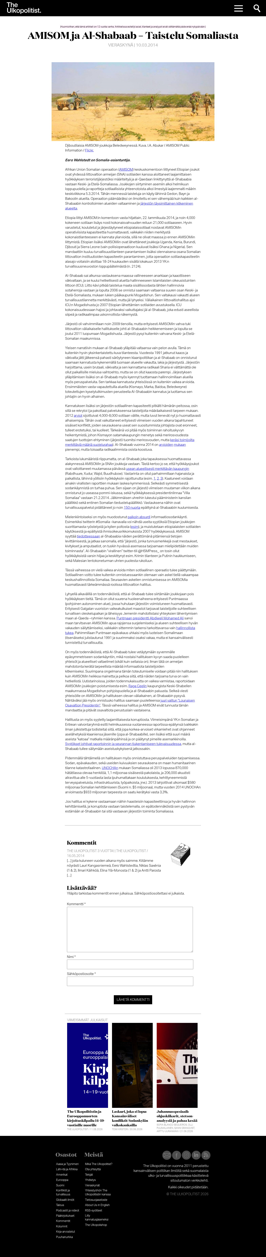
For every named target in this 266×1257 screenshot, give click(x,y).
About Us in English (97, 1205)
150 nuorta (132, 507)
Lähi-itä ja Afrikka (66, 1169)
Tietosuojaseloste (96, 1199)
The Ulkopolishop (96, 1225)
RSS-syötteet (93, 1210)
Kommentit (63, 1221)
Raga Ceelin (137, 686)
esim (134, 527)
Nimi (71, 957)
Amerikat (61, 1174)
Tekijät (89, 1174)
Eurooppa (62, 1180)
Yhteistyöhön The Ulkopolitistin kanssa (98, 1192)
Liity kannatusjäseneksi (96, 1217)
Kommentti (76, 904)
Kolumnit (61, 1226)
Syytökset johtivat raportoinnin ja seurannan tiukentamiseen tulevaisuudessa (123, 744)
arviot (78, 415)
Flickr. (89, 150)
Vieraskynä (120, 45)
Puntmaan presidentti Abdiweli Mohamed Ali (150, 618)
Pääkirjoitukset (65, 1215)
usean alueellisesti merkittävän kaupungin (157, 469)
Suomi (60, 1185)
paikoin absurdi (139, 517)
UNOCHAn (110, 768)
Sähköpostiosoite (81, 974)
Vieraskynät (92, 1185)
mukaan (180, 445)
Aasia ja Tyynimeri (67, 1164)
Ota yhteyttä (93, 1169)
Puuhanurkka (64, 1237)
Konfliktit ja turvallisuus (63, 1192)
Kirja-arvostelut (65, 1231)
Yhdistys (90, 1180)
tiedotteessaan (88, 536)
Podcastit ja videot (67, 1210)
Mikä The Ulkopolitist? (98, 1164)
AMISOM (126, 169)
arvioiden (166, 445)
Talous (60, 1205)
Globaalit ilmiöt (65, 1199)
